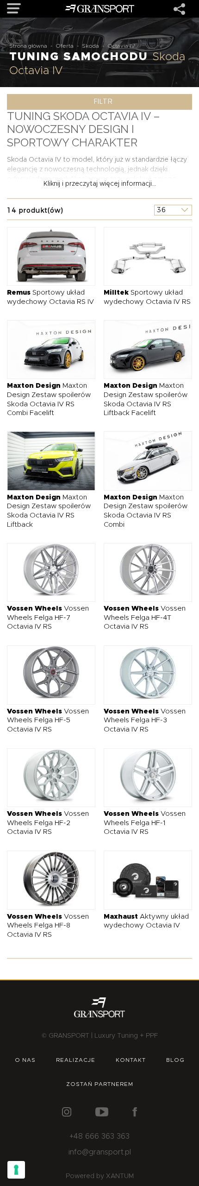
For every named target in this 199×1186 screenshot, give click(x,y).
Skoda (90, 46)
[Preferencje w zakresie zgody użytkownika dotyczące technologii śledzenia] (16, 1170)
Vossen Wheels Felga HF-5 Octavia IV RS (48, 720)
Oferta (65, 46)
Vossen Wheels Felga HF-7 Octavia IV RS (48, 617)
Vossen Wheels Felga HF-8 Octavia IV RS (48, 925)
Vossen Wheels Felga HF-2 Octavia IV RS (48, 822)
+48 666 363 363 (99, 1136)
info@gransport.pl (99, 1152)
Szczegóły (44, 256)
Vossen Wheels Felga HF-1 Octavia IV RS (145, 822)
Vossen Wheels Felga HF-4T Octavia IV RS (145, 617)
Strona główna (28, 46)
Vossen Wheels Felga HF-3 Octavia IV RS (145, 720)
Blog (175, 1060)
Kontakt (131, 1060)
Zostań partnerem (99, 1084)
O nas (25, 1060)
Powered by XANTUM (100, 1176)
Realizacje (75, 1060)
